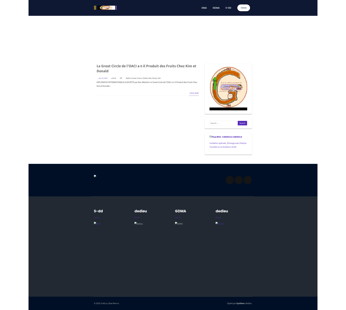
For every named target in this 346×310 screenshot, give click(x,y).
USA (159, 78)
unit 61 (113, 78)
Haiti (150, 78)
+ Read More (194, 93)
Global (145, 78)
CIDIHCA (237, 136)
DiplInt (128, 78)
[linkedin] (239, 180)
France (139, 78)
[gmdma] (234, 249)
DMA (204, 7)
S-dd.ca (104, 303)
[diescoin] (228, 88)
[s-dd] (105, 8)
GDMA (244, 7)
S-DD (228, 7)
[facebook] (230, 180)
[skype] (248, 180)
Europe (134, 78)
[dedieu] (112, 246)
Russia (154, 78)
